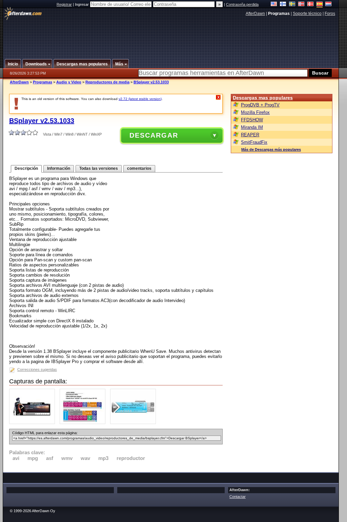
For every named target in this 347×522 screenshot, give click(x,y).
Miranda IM (252, 127)
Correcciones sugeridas (37, 369)
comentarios (139, 168)
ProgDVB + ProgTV (260, 104)
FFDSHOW (252, 119)
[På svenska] (292, 4)
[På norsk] (301, 4)
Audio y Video (68, 82)
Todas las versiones (98, 168)
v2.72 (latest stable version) (140, 99)
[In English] (274, 4)
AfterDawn (255, 13)
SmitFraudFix (254, 142)
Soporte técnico (307, 13)
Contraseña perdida (242, 4)
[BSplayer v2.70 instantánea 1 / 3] (33, 422)
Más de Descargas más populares (271, 149)
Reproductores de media (107, 82)
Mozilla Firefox (255, 112)
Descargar (153, 135)
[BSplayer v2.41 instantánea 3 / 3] (134, 422)
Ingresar (82, 4)
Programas (42, 82)
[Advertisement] (171, 35)
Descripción (26, 168)
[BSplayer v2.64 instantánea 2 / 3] (84, 422)
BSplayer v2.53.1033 (151, 82)
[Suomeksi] (283, 4)
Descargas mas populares (263, 97)
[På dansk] (310, 4)
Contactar (237, 497)
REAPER (250, 134)
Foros (330, 13)
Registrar (64, 4)
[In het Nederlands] (328, 4)
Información (58, 168)
